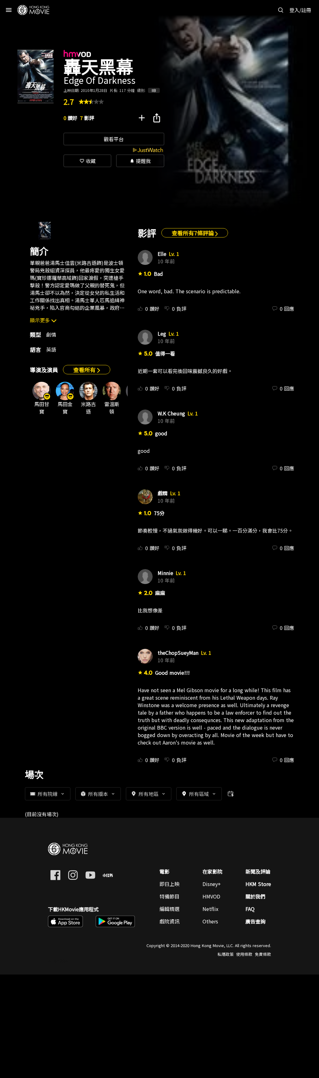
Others (210, 921)
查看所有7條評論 (193, 233)
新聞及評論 (257, 871)
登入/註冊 (300, 10)
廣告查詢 (255, 921)
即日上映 (169, 884)
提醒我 (140, 161)
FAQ (250, 909)
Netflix (210, 909)
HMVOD (211, 896)
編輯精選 (169, 909)
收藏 (87, 161)
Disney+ (211, 884)
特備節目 (169, 896)
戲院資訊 (169, 921)
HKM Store (258, 884)
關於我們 (255, 896)
